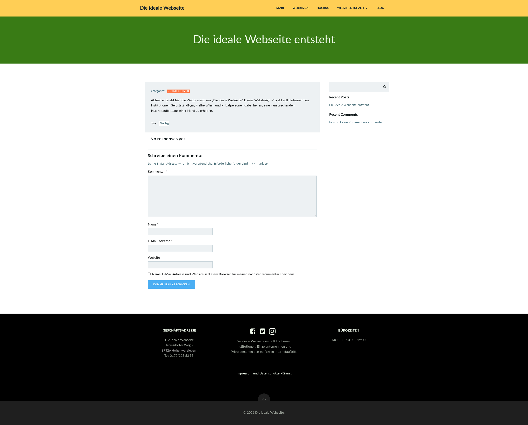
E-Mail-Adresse (160, 241)
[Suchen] (384, 87)
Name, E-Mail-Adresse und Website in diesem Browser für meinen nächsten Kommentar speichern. (223, 274)
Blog (380, 8)
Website (154, 257)
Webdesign (301, 8)
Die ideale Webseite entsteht (349, 105)
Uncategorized (178, 91)
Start (280, 8)
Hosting (323, 8)
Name (153, 224)
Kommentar (157, 171)
